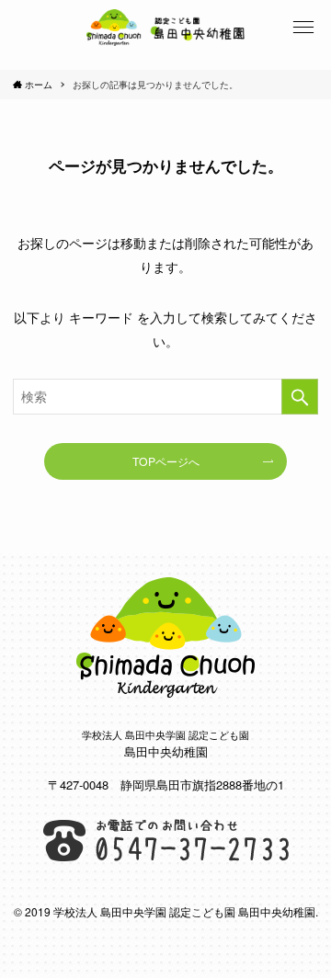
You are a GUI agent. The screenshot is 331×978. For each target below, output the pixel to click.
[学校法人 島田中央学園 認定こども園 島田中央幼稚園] (165, 27)
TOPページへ (166, 461)
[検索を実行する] (299, 397)
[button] (303, 27)
